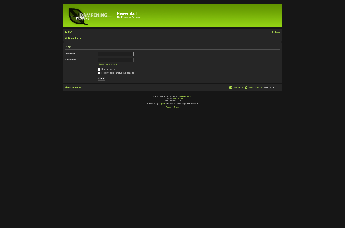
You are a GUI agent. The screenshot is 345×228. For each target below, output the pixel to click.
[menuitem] (69, 32)
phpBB (162, 103)
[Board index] (90, 15)
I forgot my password (108, 64)
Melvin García (185, 96)
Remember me (108, 69)
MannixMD (178, 98)
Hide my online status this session (117, 73)
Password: (70, 59)
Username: (70, 53)
